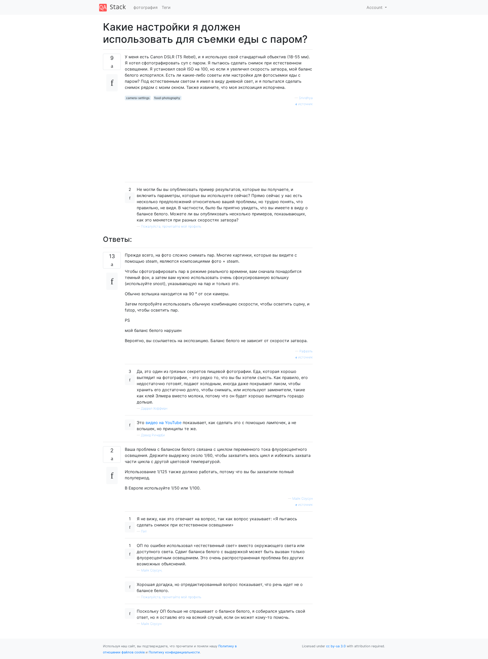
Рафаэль (306, 351)
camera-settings (137, 98)
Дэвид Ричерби (153, 435)
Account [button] (375, 7)
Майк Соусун (302, 498)
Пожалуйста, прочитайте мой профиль (171, 226)
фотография (145, 7)
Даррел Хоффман (154, 408)
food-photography (167, 98)
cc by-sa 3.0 (336, 646)
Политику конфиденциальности (174, 652)
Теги (166, 7)
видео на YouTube (163, 422)
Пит (144, 531)
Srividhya (306, 98)
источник (305, 104)
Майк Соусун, (151, 570)
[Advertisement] (219, 142)
